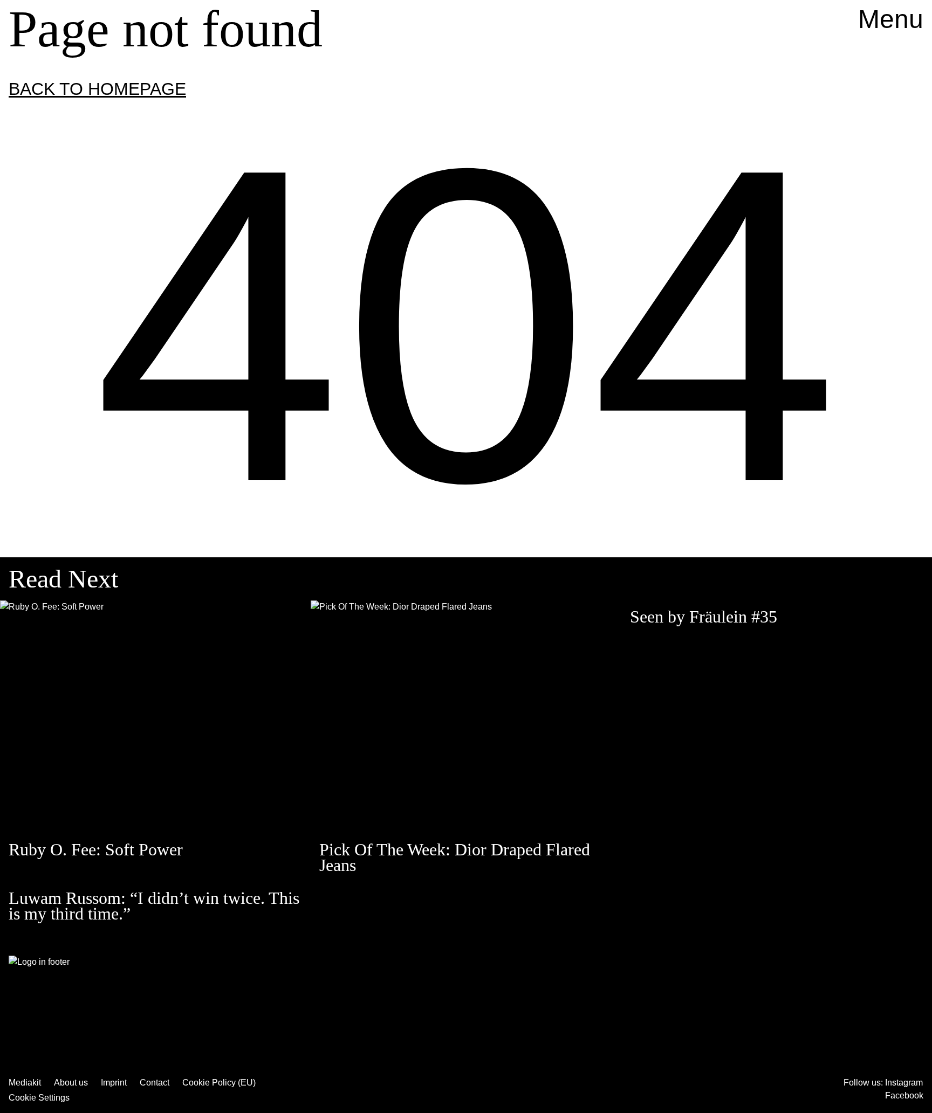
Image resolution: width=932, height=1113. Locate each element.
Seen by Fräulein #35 (703, 616)
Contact (154, 1082)
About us (71, 1082)
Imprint (114, 1082)
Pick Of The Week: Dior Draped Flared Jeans (454, 857)
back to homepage (97, 89)
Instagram (904, 1082)
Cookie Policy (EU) (219, 1082)
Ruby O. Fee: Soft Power (96, 849)
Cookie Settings (39, 1097)
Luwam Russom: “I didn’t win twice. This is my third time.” (154, 905)
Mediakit (25, 1082)
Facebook (904, 1095)
